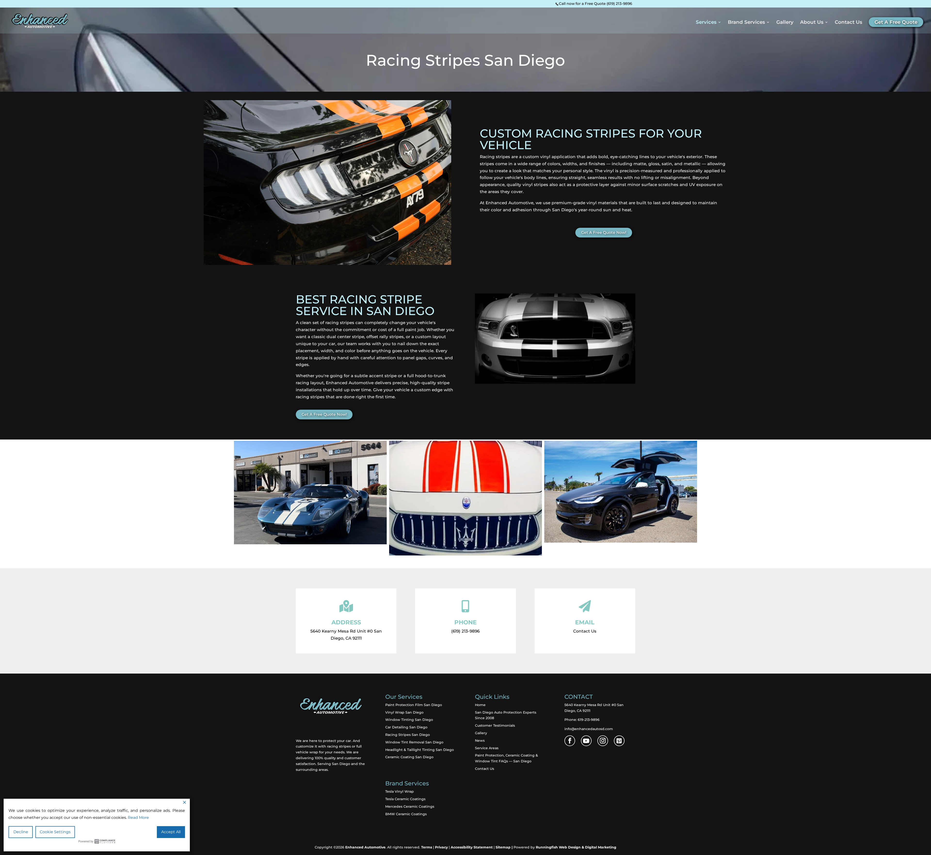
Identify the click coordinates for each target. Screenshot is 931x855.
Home (480, 705)
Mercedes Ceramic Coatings (409, 806)
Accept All (171, 832)
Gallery (785, 22)
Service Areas (486, 748)
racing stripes (338, 746)
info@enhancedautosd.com (588, 729)
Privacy (441, 847)
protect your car (337, 741)
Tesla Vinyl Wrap (399, 791)
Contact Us (848, 22)
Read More (138, 817)
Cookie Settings (55, 832)
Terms (426, 847)
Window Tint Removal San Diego (414, 742)
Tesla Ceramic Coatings (405, 799)
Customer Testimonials (495, 725)
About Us (811, 22)
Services (706, 22)
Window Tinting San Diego (409, 719)
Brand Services (746, 22)
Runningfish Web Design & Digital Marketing (576, 847)
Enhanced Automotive (365, 847)
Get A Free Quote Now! (603, 232)
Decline (20, 832)
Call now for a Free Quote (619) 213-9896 (595, 3)
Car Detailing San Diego (406, 727)
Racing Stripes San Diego (407, 735)
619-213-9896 (589, 719)
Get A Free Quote (896, 22)
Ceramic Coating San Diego (409, 757)
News (480, 740)
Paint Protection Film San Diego (413, 705)
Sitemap (503, 847)
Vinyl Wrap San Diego (404, 712)
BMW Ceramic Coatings (406, 814)
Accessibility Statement (472, 847)
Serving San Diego (333, 764)
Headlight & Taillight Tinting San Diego (419, 750)
